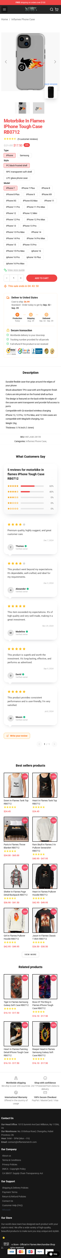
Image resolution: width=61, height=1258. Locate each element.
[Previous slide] (6, 61)
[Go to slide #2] (38, 108)
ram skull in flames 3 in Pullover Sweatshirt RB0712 (44, 847)
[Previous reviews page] (39, 744)
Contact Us (7, 1201)
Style (6, 160)
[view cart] (56, 9)
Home (4, 19)
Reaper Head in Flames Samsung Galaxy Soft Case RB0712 (43, 1052)
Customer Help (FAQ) (12, 1205)
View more (31, 954)
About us (6, 1155)
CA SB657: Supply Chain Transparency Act (22, 1173)
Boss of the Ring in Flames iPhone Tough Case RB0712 (42, 1005)
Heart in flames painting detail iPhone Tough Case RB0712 (16, 1052)
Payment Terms (9, 1192)
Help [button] (55, 1254)
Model (7, 183)
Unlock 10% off (6, 1244)
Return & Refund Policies (14, 1196)
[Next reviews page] (54, 744)
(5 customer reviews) (28, 139)
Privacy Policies (9, 1164)
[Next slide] (55, 61)
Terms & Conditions (11, 1160)
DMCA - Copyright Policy (14, 1169)
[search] (51, 9)
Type (6, 150)
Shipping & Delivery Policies (15, 1187)
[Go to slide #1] (22, 108)
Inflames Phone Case (23, 19)
